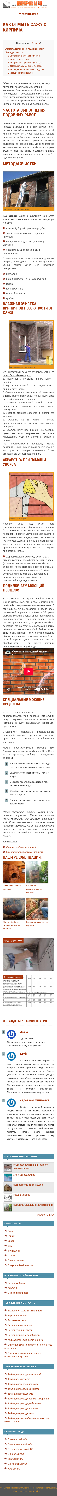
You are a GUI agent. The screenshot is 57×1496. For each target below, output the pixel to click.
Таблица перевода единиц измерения (28, 1398)
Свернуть (35, 43)
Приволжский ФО (17, 1439)
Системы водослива (24, 1175)
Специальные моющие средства (26, 69)
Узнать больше (45, 1215)
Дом (10, 1246)
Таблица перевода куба (20, 1394)
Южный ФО (14, 1468)
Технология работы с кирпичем (25, 1310)
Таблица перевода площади (23, 1384)
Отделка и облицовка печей (21, 847)
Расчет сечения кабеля (20, 1330)
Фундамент (14, 1250)
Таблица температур (19, 1379)
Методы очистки (14, 52)
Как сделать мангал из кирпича (37, 923)
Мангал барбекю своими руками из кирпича (11, 925)
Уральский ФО (15, 1459)
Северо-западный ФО (20, 1444)
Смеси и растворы (18, 1293)
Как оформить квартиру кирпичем (24, 852)
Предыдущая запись (13, 940)
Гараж (11, 1236)
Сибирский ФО (16, 1454)
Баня (10, 1231)
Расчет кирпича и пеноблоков (24, 1335)
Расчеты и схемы (17, 1320)
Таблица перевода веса (21, 1413)
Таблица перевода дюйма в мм (25, 1403)
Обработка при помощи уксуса (25, 62)
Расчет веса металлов (20, 1325)
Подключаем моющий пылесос (25, 66)
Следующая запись (12, 977)
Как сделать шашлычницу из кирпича (34, 888)
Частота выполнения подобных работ (24, 49)
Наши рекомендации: (20, 73)
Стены (11, 1255)
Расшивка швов (21, 1195)
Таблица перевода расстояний (24, 1374)
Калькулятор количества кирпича (26, 1340)
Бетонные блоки (16, 1283)
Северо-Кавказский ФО (20, 1449)
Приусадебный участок (20, 1265)
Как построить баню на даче (28, 1185)
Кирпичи (12, 1288)
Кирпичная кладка (17, 1315)
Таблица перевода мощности (23, 1389)
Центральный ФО (17, 1464)
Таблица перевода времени (23, 1408)
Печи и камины (16, 1260)
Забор (11, 1241)
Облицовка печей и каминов (12, 887)
